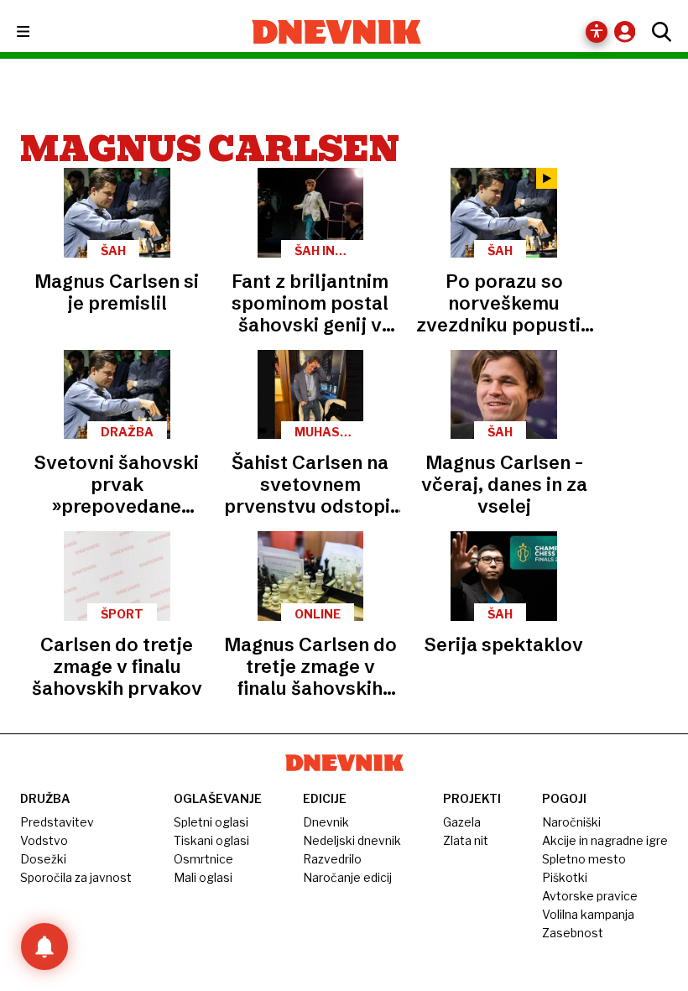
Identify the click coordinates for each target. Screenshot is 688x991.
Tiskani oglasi (211, 840)
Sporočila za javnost (76, 877)
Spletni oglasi (211, 822)
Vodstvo (44, 840)
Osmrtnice (203, 859)
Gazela (462, 822)
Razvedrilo (332, 859)
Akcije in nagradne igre (605, 840)
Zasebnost (572, 933)
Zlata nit (465, 840)
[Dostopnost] (596, 32)
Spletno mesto (584, 859)
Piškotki (564, 877)
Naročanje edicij (347, 877)
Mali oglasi (203, 877)
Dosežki (43, 859)
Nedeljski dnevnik (352, 840)
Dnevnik (326, 822)
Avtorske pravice (590, 896)
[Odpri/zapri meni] (38, 32)
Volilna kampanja (588, 914)
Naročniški (571, 822)
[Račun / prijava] (629, 31)
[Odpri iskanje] (657, 32)
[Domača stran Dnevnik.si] (337, 32)
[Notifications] (44, 946)
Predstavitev (57, 822)
